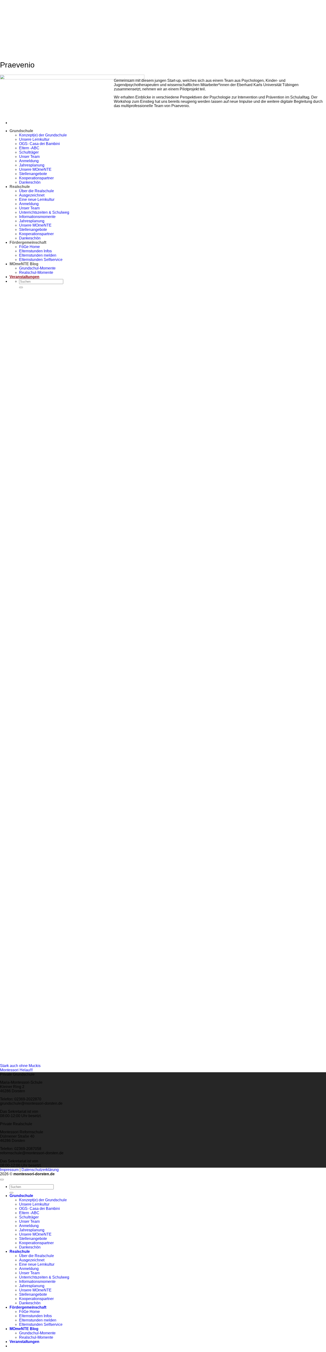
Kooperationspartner (36, 1243)
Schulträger (29, 1217)
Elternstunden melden (37, 1320)
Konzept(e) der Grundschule (43, 1200)
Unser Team (29, 1221)
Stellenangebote (33, 1239)
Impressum (9, 1170)
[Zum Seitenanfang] (2, 1179)
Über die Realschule (36, 1256)
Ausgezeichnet (31, 1260)
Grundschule (21, 1196)
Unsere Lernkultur (34, 1204)
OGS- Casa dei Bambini (39, 1209)
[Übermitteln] (11, 1192)
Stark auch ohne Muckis (20, 1066)
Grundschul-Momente (37, 1333)
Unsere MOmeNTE (35, 1234)
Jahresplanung (31, 1230)
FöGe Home (29, 1312)
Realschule (20, 1251)
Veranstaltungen (24, 1342)
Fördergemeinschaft (28, 1307)
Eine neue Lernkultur (36, 1264)
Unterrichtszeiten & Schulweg (44, 1277)
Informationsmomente (37, 1281)
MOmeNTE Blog (24, 1329)
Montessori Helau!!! (16, 1070)
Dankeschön (30, 1247)
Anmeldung (29, 1226)
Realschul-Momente (36, 1337)
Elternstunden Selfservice (41, 1324)
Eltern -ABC (29, 148)
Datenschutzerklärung (40, 1170)
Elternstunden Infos (35, 1316)
